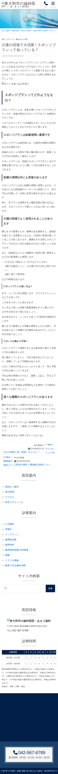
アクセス (9, 497)
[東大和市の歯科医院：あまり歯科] (22, 4)
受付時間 (9, 492)
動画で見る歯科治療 (15, 565)
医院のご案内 (12, 486)
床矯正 (8, 529)
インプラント (12, 534)
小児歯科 (9, 524)
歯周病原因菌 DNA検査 (17, 550)
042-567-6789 (20, 630)
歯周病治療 (10, 539)
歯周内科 (9, 544)
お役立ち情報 (23, 39)
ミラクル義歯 (12, 560)
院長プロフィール (14, 502)
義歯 (7, 555)
